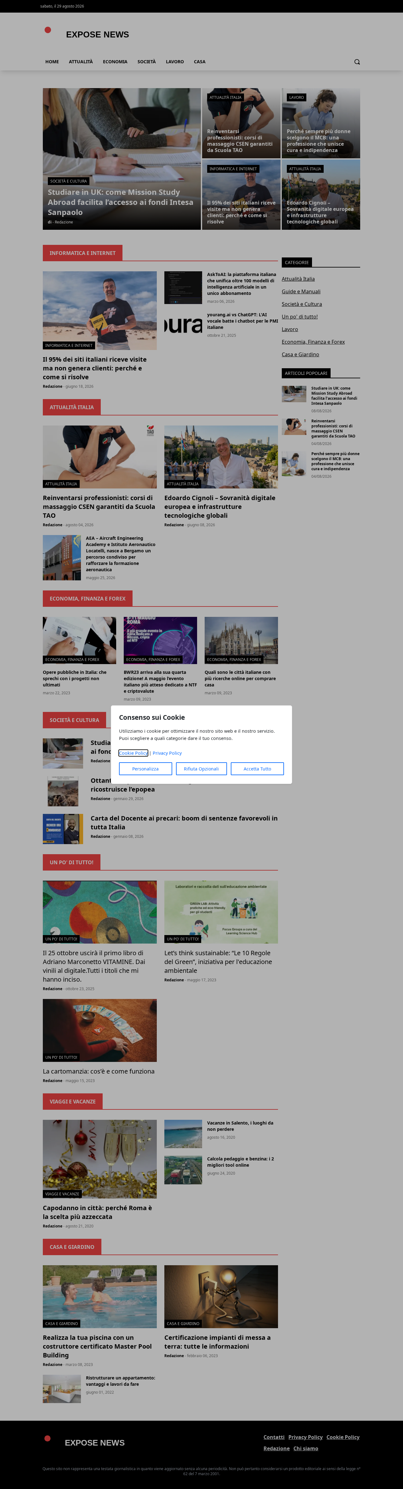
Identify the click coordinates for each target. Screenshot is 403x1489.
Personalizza (145, 769)
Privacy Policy (167, 753)
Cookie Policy (133, 753)
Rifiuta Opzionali (201, 769)
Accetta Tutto (257, 769)
